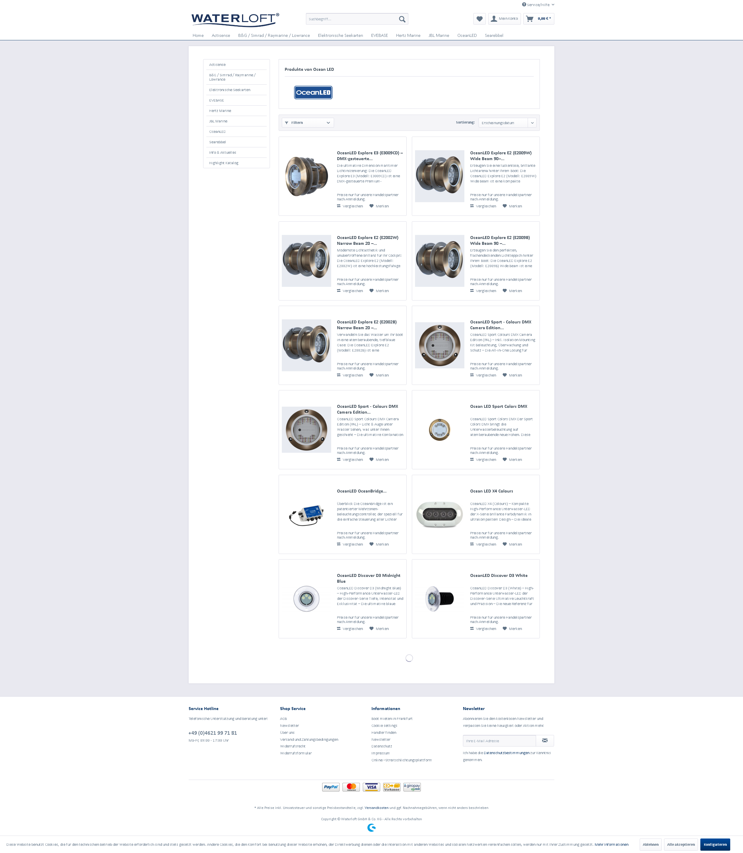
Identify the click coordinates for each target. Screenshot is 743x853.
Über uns (287, 732)
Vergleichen (352, 206)
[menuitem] (357, 19)
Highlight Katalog (223, 163)
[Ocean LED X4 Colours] (439, 514)
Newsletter (289, 725)
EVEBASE (216, 100)
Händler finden (384, 732)
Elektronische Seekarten (229, 90)
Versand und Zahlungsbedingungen (309, 739)
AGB (283, 718)
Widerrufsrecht (293, 746)
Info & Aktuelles (222, 152)
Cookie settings (384, 725)
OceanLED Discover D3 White (499, 575)
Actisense (217, 64)
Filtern (297, 122)
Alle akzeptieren (681, 844)
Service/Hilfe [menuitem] (538, 5)
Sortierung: (465, 122)
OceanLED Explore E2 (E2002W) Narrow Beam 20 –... (367, 240)
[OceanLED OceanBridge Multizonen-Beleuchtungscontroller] (306, 514)
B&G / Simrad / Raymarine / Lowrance (232, 77)
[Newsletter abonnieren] (545, 741)
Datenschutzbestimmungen (506, 753)
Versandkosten (377, 807)
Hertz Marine (220, 110)
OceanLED (217, 131)
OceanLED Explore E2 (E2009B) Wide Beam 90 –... (500, 240)
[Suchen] (402, 19)
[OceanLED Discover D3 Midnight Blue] (306, 598)
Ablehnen (651, 844)
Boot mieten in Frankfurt (392, 718)
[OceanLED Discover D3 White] (439, 598)
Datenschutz (382, 746)
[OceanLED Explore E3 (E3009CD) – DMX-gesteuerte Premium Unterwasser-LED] (306, 176)
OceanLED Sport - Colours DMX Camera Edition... (500, 324)
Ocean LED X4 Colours (491, 490)
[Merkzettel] (479, 19)
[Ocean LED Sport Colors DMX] (439, 429)
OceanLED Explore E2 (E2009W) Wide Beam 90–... (501, 155)
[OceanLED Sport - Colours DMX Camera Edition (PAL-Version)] (306, 429)
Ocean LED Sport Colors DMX (498, 406)
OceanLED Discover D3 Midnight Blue (369, 578)
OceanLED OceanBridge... (362, 490)
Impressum (381, 753)
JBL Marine (218, 121)
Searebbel (217, 142)
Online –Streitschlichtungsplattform (402, 760)
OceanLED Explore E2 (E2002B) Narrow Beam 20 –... (367, 324)
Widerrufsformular (296, 753)
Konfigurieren (715, 844)
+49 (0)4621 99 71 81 (213, 733)
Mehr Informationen (611, 844)
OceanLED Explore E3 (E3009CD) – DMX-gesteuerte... (370, 155)
